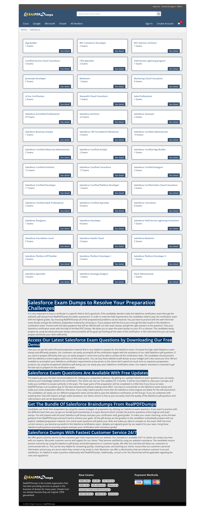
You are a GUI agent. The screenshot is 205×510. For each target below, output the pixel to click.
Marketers (85, 78)
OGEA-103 (83, 485)
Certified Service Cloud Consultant (42, 60)
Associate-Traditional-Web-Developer (94, 490)
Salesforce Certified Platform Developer (99, 185)
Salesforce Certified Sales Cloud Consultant (156, 185)
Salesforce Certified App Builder (150, 149)
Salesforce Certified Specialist (94, 202)
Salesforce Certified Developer (40, 185)
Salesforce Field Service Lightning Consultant (156, 220)
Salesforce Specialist (35, 273)
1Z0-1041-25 (108, 481)
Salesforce (35, 29)
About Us (156, 6)
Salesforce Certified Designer (148, 167)
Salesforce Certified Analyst (93, 149)
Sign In (149, 23)
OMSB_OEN (84, 481)
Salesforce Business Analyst (39, 131)
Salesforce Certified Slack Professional (44, 202)
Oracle (62, 23)
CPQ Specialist (87, 60)
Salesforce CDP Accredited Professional (99, 131)
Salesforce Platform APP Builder (41, 256)
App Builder (31, 42)
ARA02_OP (112, 485)
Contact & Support (168, 6)
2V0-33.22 (113, 494)
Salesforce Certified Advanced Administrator (47, 149)
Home (24, 29)
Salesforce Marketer (144, 238)
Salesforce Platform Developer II (150, 256)
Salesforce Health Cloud (92, 238)
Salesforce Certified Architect (39, 167)
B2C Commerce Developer (93, 42)
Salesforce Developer (90, 220)
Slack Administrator (144, 273)
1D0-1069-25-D (85, 494)
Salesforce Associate (144, 113)
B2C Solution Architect (145, 42)
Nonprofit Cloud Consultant (94, 96)
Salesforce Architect (89, 113)
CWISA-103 (100, 494)
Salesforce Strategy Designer (94, 273)
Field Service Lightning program (150, 60)
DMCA (179, 6)
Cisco (26, 23)
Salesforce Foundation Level (39, 238)
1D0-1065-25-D (98, 485)
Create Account (165, 23)
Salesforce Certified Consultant (95, 167)
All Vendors (77, 23)
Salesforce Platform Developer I (95, 256)
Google (37, 23)
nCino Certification (34, 96)
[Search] (158, 13)
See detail (65, 51)
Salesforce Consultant (145, 202)
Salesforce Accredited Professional (42, 113)
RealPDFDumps (49, 504)
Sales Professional (143, 96)
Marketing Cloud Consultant (148, 78)
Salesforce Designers (35, 220)
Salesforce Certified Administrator (151, 131)
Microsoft (50, 23)
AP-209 (95, 481)
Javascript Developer (35, 78)
